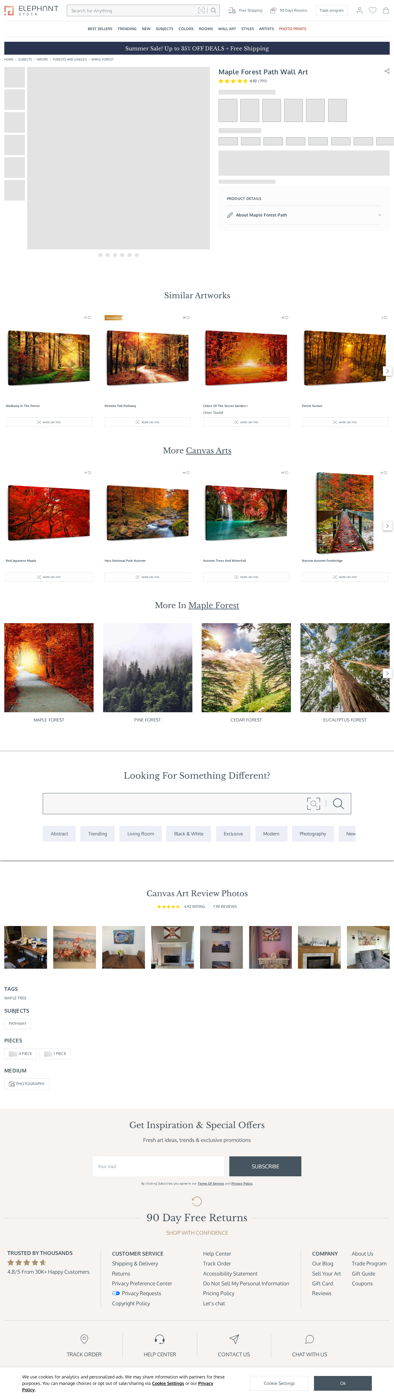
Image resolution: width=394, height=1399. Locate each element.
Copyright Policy (131, 1303)
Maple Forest (102, 59)
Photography (30, 1083)
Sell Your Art (326, 1273)
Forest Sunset (312, 406)
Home (9, 59)
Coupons (362, 1283)
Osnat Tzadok (213, 413)
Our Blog (322, 1263)
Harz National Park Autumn (125, 560)
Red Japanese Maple (21, 560)
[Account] (360, 12)
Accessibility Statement (230, 1273)
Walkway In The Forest (23, 406)
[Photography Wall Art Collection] (313, 834)
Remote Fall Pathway (120, 406)
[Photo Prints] (351, 834)
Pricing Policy (218, 1293)
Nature (42, 59)
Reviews (322, 1293)
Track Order (217, 1263)
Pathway (18, 1023)
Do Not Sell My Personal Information (246, 1283)
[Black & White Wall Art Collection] (188, 834)
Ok (343, 1383)
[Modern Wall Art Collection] (271, 834)
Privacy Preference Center (142, 1283)
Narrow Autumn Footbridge (322, 560)
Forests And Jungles (70, 59)
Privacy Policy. (242, 1183)
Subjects (25, 59)
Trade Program (369, 1263)
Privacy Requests (141, 1293)
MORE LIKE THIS (52, 422)
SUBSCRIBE (265, 1166)
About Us (362, 1253)
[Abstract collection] (59, 834)
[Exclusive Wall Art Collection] (233, 834)
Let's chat (214, 1303)
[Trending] (97, 834)
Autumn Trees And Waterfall (224, 560)
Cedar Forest (246, 719)
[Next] (387, 371)
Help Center (217, 1253)
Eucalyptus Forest (345, 719)
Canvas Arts (208, 450)
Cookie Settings (168, 1383)
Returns (121, 1273)
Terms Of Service (211, 1183)
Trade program (332, 10)
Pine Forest (147, 719)
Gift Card (322, 1283)
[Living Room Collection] (140, 834)
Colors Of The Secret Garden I (225, 406)
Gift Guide (363, 1273)
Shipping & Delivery (135, 1263)
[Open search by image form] (201, 10)
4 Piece (25, 1053)
